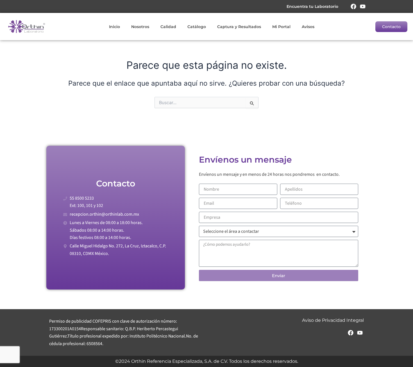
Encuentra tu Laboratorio (312, 6)
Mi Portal (281, 26)
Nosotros (140, 26)
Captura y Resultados (239, 26)
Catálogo (196, 26)
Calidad (168, 26)
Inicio (114, 26)
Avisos (308, 26)
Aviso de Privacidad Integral (333, 320)
